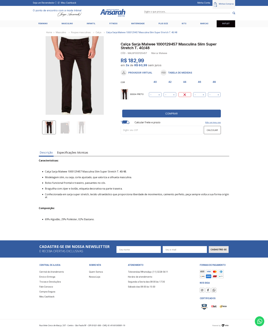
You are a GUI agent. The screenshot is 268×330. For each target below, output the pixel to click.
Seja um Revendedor (44, 2)
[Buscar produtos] (232, 13)
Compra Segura (47, 291)
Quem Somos (96, 272)
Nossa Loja (94, 277)
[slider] (74, 75)
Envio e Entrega (47, 277)
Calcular (212, 130)
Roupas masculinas (81, 32)
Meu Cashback (68, 2)
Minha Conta (203, 2)
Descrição (46, 152)
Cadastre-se (219, 249)
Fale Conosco (46, 286)
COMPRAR (171, 113)
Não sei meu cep (213, 122)
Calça (98, 32)
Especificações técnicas (72, 152)
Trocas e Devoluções (50, 282)
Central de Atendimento (51, 272)
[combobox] (189, 13)
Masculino (61, 32)
